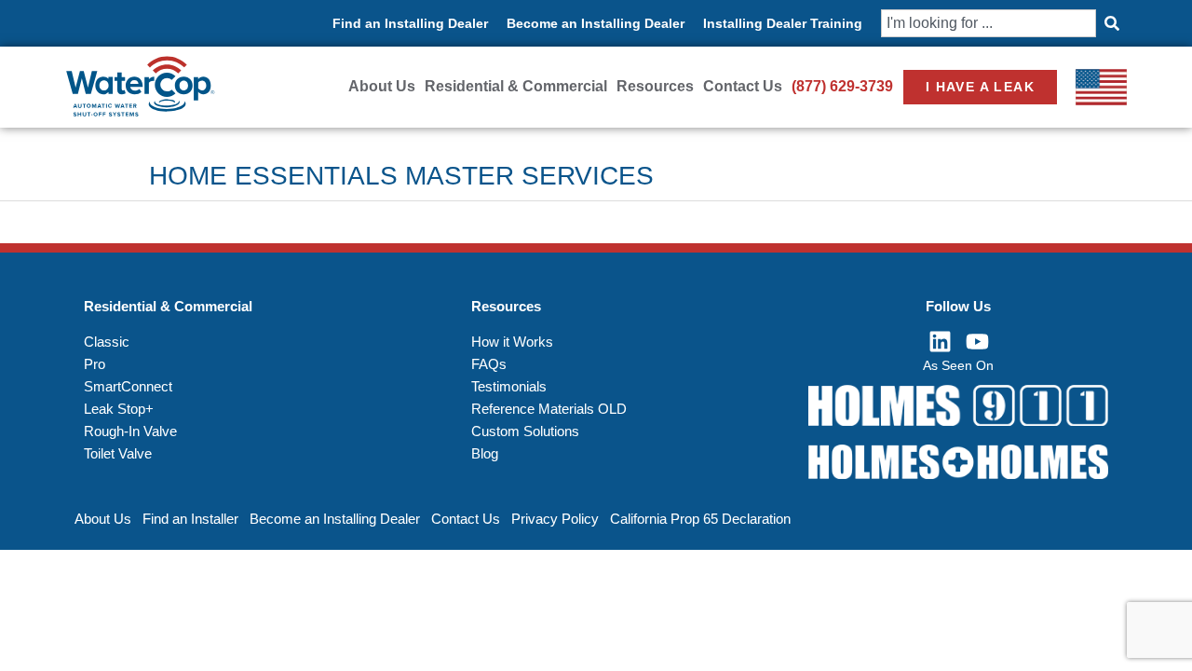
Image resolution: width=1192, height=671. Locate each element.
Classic (106, 341)
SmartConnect (128, 386)
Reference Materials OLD (549, 409)
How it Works (512, 341)
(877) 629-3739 (842, 86)
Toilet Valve (118, 453)
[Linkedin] (940, 342)
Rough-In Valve (130, 431)
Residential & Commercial (516, 86)
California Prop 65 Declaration (700, 519)
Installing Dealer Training (782, 23)
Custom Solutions (525, 431)
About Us (381, 86)
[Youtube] (977, 342)
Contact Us (742, 86)
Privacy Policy (555, 519)
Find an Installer (190, 519)
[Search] (1111, 23)
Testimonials (509, 386)
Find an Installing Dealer (410, 23)
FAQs (489, 364)
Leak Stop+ (119, 409)
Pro (94, 364)
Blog (484, 453)
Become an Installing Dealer (595, 23)
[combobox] (988, 23)
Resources (655, 86)
